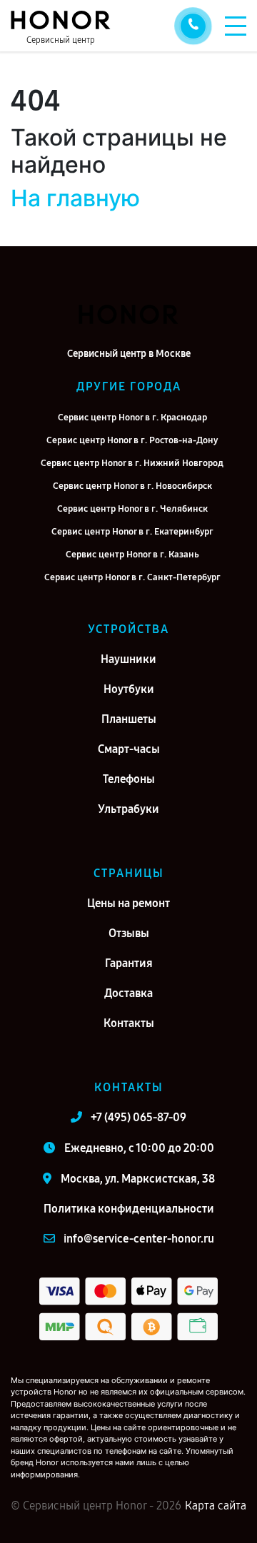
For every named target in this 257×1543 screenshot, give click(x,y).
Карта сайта (215, 1505)
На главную (75, 198)
